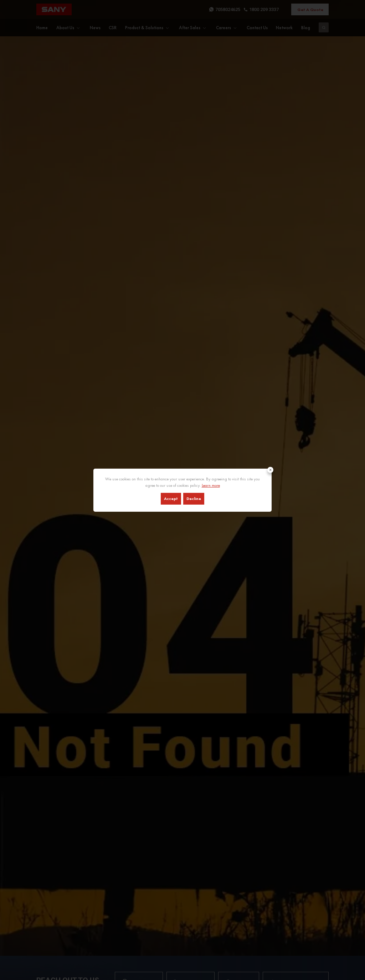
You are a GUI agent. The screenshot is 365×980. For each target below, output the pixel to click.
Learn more (211, 485)
